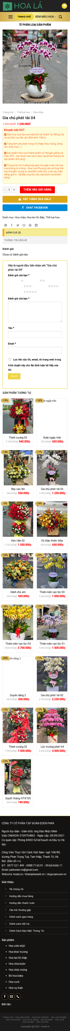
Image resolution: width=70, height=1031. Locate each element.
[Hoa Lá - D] (29, 6)
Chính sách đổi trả (19, 923)
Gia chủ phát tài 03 (52, 489)
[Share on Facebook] (12, 225)
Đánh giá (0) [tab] (13, 232)
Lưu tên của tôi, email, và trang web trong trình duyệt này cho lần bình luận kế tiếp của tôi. (34, 364)
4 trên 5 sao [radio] (40, 286)
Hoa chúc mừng (31, 1020)
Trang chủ (8, 112)
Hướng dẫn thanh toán (21, 903)
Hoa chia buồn (13, 1020)
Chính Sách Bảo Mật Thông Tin (26, 930)
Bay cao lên (18, 489)
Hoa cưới (59, 1020)
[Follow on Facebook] (5, 997)
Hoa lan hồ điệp (35, 217)
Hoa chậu (38, 112)
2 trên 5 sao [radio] (32, 280)
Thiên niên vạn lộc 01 (52, 643)
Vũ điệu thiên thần (52, 540)
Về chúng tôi (16, 889)
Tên (11, 328)
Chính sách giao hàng (21, 916)
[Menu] (10, 17)
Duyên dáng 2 (18, 695)
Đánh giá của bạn (18, 275)
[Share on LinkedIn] (36, 225)
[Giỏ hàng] (64, 6)
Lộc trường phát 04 (52, 746)
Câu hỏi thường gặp (20, 910)
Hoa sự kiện (28, 1022)
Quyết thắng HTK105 (18, 798)
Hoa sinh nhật (22, 1017)
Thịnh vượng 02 (18, 746)
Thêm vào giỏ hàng (37, 189)
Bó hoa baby (47, 1020)
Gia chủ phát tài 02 (52, 695)
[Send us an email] (11, 997)
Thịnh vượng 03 (18, 437)
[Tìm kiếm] (60, 17)
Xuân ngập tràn (52, 437)
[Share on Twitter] (18, 225)
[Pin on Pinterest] (30, 225)
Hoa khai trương (40, 1017)
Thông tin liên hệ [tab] (15, 240)
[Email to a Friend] (24, 225)
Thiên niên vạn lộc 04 (18, 643)
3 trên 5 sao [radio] (16, 286)
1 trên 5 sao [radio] (13, 280)
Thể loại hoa (23, 112)
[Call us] (18, 997)
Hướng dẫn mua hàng (21, 896)
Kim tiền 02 (18, 540)
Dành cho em (18, 592)
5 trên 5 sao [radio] (16, 291)
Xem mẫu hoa (44, 16)
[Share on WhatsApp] (5, 225)
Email (12, 343)
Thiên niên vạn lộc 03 (52, 592)
